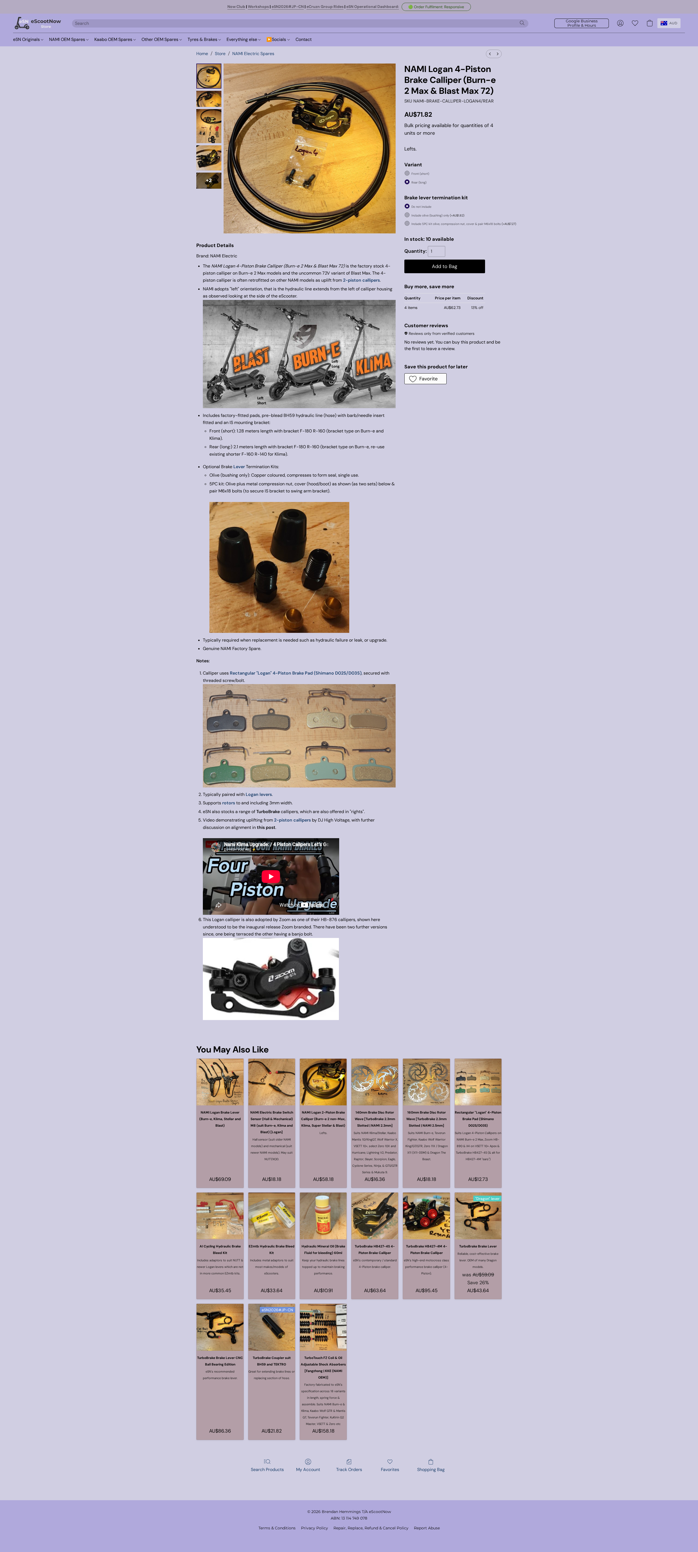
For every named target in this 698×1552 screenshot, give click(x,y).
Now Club (236, 6)
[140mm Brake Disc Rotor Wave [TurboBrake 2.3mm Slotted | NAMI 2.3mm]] (374, 1082)
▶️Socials (276, 39)
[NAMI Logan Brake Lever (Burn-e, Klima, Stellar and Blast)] (220, 1082)
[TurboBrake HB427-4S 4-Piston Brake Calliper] (374, 1216)
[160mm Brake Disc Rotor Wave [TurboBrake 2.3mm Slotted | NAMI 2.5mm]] (426, 1082)
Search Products (267, 1469)
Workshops (258, 6)
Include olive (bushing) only (437, 215)
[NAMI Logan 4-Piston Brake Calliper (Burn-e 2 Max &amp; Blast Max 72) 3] (208, 157)
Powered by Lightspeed (349, 1537)
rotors (228, 803)
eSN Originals (27, 39)
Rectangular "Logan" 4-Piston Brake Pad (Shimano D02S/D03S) (296, 673)
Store (220, 53)
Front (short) (420, 174)
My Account (308, 1469)
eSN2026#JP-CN (288, 6)
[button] (436, 7)
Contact (304, 39)
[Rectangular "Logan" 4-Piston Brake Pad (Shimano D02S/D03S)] (478, 1082)
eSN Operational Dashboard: (372, 6)
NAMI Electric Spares (253, 53)
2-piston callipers (361, 280)
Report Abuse (427, 1528)
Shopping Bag (431, 1469)
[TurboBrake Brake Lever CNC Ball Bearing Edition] (220, 1327)
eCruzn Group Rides (325, 6)
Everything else (242, 39)
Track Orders (349, 1469)
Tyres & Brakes (203, 39)
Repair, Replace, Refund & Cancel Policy (370, 1528)
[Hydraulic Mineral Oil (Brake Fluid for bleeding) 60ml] (323, 1216)
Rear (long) (418, 182)
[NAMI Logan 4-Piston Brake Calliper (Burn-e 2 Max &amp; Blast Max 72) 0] (208, 76)
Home (202, 53)
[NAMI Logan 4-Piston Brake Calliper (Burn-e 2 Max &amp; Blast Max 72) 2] (208, 126)
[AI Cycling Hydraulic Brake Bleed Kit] (220, 1216)
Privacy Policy (314, 1528)
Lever (239, 467)
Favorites (390, 1469)
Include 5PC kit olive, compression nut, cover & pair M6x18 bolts (463, 224)
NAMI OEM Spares (67, 39)
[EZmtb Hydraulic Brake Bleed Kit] (271, 1216)
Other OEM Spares (160, 39)
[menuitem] (490, 54)
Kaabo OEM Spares (113, 39)
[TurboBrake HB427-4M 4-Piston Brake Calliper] (426, 1216)
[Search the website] (522, 23)
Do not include (421, 207)
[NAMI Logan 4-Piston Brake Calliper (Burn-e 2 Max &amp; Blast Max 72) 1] (208, 99)
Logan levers (259, 794)
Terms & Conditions (277, 1528)
